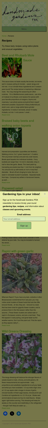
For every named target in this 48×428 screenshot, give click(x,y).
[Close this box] (44, 194)
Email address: (24, 214)
